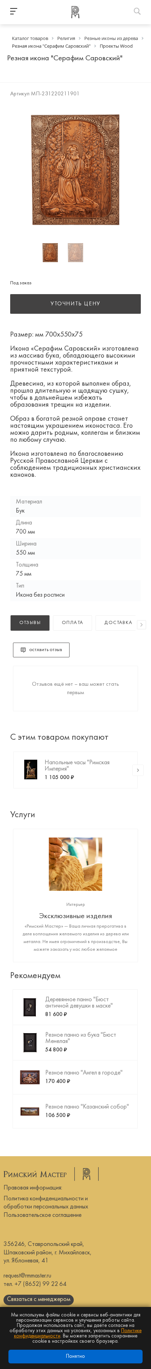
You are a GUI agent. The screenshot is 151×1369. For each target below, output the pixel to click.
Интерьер (75, 905)
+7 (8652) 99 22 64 (40, 1284)
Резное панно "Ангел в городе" (84, 1073)
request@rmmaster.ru (27, 1276)
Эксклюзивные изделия (75, 916)
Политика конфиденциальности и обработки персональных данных (46, 1203)
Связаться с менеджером (38, 1299)
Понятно (75, 1356)
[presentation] (141, 624)
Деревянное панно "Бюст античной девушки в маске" (79, 1003)
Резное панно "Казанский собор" (87, 1107)
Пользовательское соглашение (42, 1215)
